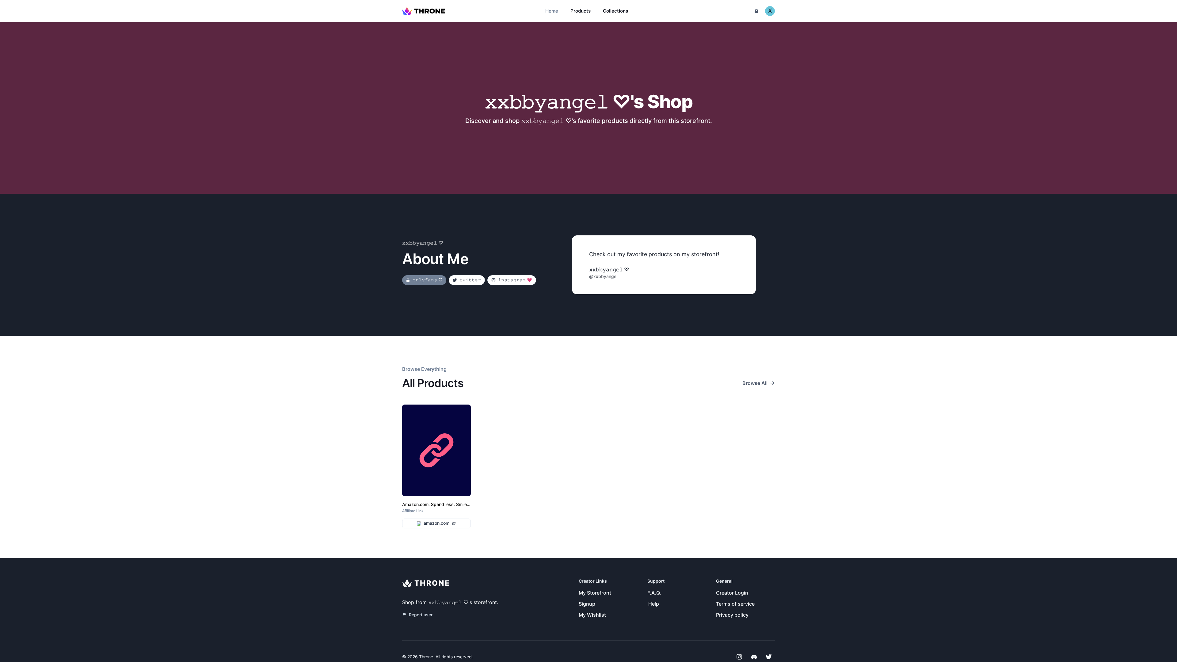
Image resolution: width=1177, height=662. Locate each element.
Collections (615, 11)
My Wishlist (592, 615)
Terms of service (735, 604)
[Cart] (756, 11)
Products (580, 11)
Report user (420, 614)
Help (653, 604)
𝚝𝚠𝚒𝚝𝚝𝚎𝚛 (470, 279)
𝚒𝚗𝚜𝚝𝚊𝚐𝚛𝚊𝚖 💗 (515, 279)
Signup (587, 604)
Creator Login (732, 593)
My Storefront (595, 593)
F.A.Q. (654, 593)
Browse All (755, 383)
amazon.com (436, 523)
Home (551, 11)
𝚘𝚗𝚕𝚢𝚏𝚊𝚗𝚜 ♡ (428, 279)
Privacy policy (732, 615)
